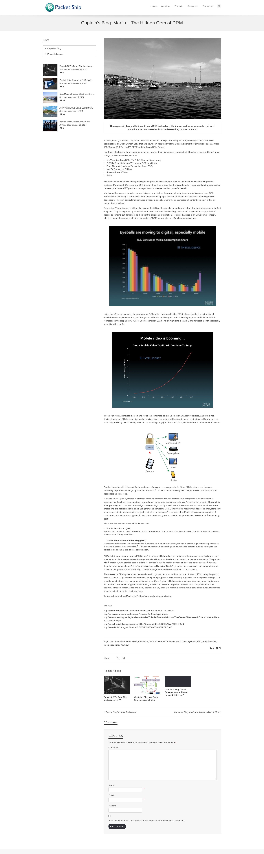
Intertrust (114, 562)
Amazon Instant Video (120, 641)
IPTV (165, 641)
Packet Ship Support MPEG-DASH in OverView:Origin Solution (77, 80)
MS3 (178, 641)
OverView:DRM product (160, 556)
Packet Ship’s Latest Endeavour (74, 121)
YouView (124, 645)
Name (111, 785)
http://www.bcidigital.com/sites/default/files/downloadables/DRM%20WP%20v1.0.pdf (144, 624)
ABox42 (212, 562)
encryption (143, 641)
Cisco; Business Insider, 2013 (147, 321)
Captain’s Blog (54, 48)
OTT (199, 641)
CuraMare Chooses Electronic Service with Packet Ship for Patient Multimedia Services (77, 94)
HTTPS (158, 641)
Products (178, 6)
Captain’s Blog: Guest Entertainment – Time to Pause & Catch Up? (176, 692)
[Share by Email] (123, 658)
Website (112, 805)
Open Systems (189, 641)
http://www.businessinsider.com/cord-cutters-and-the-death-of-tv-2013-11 (139, 610)
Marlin (172, 641)
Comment (113, 747)
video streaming (111, 645)
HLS (152, 641)
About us (165, 6)
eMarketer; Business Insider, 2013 (166, 314)
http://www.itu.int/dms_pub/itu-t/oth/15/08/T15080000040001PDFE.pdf (138, 627)
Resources (193, 6)
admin (64, 69)
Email (111, 795)
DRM (134, 641)
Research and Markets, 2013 (137, 577)
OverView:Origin (140, 566)
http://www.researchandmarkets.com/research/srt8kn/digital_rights (136, 614)
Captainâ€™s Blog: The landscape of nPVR (77, 66)
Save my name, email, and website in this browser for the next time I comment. (146, 820)
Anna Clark (66, 125)
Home (154, 6)
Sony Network (209, 641)
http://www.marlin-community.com (155, 596)
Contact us (208, 6)
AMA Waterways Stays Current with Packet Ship (77, 108)
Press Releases (54, 54)
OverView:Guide (164, 566)
